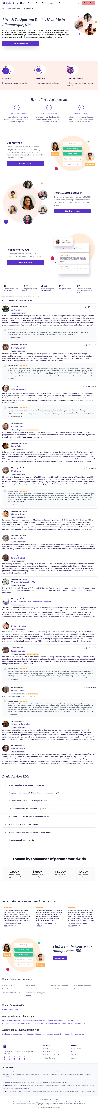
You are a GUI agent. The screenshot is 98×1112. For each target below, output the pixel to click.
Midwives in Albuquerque (11, 1020)
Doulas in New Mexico (14, 9)
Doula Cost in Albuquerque (12, 1034)
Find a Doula (47, 1049)
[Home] (3, 8)
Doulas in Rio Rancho (10, 1009)
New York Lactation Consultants (70, 1080)
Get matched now (21, 44)
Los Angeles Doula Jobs (46, 1091)
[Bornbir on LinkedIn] (14, 1058)
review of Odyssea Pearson (14, 924)
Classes (31, 3)
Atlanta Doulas (36, 1071)
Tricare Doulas (7, 989)
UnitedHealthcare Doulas (82, 985)
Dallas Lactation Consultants (58, 1082)
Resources (51, 3)
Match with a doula (72, 211)
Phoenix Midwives (78, 1074)
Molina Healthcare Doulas (58, 989)
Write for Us (75, 1055)
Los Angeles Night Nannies (22, 1086)
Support (74, 1058)
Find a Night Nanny (49, 1058)
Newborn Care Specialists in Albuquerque (62, 1020)
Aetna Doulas (78, 989)
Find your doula (25, 163)
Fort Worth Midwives (53, 1074)
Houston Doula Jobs (88, 1091)
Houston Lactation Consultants (50, 1080)
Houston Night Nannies (68, 1086)
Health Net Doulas (32, 989)
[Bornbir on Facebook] (4, 1058)
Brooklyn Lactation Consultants (20, 1082)
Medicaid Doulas (7, 985)
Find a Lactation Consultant (52, 1055)
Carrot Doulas (30, 985)
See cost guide (46, 291)
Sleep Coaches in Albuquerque (73, 1023)
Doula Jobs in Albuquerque (34, 1034)
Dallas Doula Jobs (60, 1091)
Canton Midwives (40, 1074)
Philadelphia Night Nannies (20, 1088)
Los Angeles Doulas (15, 1071)
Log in (78, 3)
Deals (38, 3)
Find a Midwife (47, 1052)
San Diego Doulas (82, 1071)
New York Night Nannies (38, 1086)
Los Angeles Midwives (17, 1074)
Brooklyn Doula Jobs (31, 1091)
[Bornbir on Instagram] (9, 1058)
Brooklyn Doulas (58, 1071)
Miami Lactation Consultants (39, 1082)
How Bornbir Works (77, 1049)
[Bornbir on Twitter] (19, 1058)
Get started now (25, 262)
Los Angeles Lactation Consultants (29, 1080)
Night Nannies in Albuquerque (34, 1020)
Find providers (18, 3)
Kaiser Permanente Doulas (59, 985)
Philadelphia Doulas (70, 1071)
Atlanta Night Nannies (82, 1086)
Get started (88, 3)
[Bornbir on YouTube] (24, 1058)
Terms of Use (43, 1099)
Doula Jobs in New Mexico (74, 1034)
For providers (64, 3)
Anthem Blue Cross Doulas (11, 993)
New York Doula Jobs (18, 1091)
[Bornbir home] (7, 3)
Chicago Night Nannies (53, 1086)
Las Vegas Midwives (66, 1074)
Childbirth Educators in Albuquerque (46, 1023)
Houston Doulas (26, 1071)
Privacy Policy (54, 1099)
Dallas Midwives (29, 1074)
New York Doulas (47, 1071)
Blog (44, 3)
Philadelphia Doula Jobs (74, 1091)
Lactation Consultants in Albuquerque (16, 1023)
